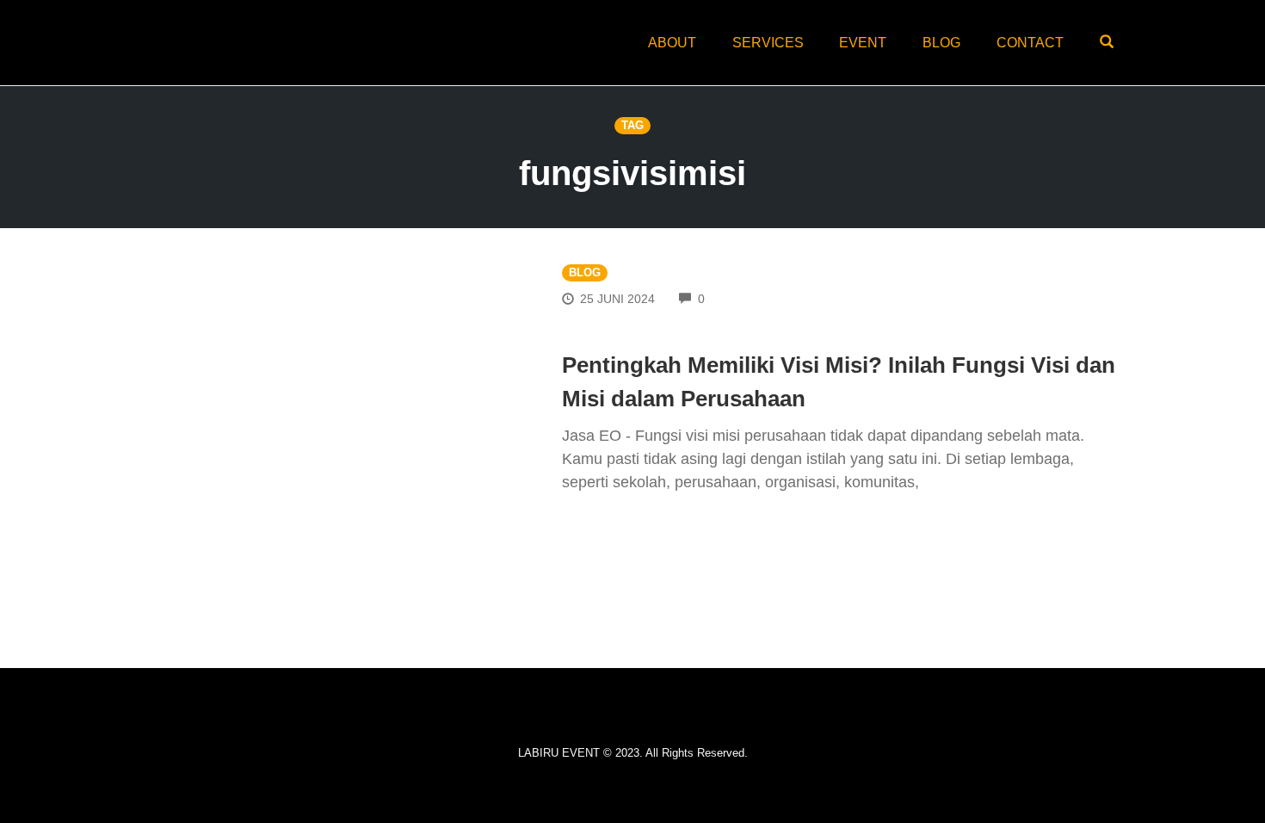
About (672, 42)
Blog (941, 42)
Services (768, 42)
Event (862, 42)
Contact (1030, 42)
